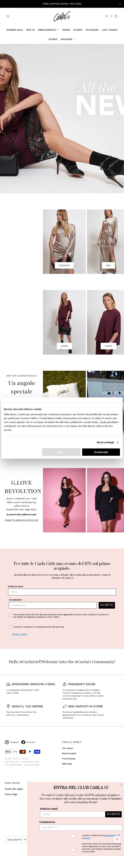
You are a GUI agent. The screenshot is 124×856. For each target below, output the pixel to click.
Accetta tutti (101, 452)
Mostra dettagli (105, 442)
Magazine (66, 39)
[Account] (106, 16)
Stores (52, 39)
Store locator (69, 753)
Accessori (92, 30)
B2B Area (67, 763)
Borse (66, 30)
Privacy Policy (19, 634)
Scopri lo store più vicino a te (21, 520)
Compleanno (15, 600)
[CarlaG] (62, 16)
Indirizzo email (15, 586)
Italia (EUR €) (14, 839)
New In (30, 30)
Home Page (11, 794)
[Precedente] (50, 242)
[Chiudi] (120, 4)
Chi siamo (67, 748)
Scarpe (77, 30)
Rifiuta (61, 452)
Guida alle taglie (14, 789)
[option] (62, 118)
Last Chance (110, 30)
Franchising (68, 758)
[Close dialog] (121, 784)
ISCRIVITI (106, 605)
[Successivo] (116, 242)
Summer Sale (14, 30)
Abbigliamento (47, 30)
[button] (60, 189)
